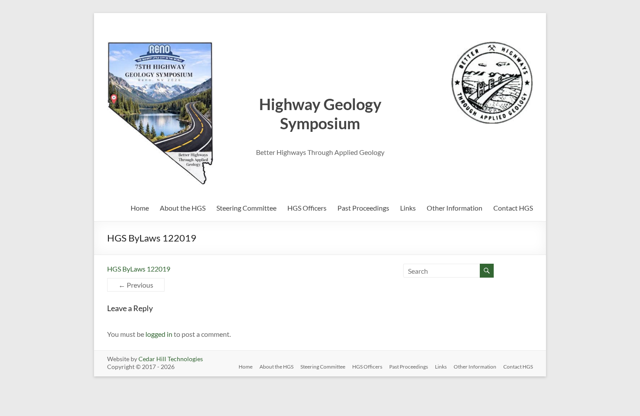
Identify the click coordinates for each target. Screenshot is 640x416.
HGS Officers (307, 208)
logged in (158, 334)
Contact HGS (513, 208)
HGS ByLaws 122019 (138, 269)
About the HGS (182, 208)
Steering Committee (246, 208)
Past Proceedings (363, 208)
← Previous (135, 285)
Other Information (454, 208)
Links (408, 208)
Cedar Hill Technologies (170, 358)
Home (140, 208)
